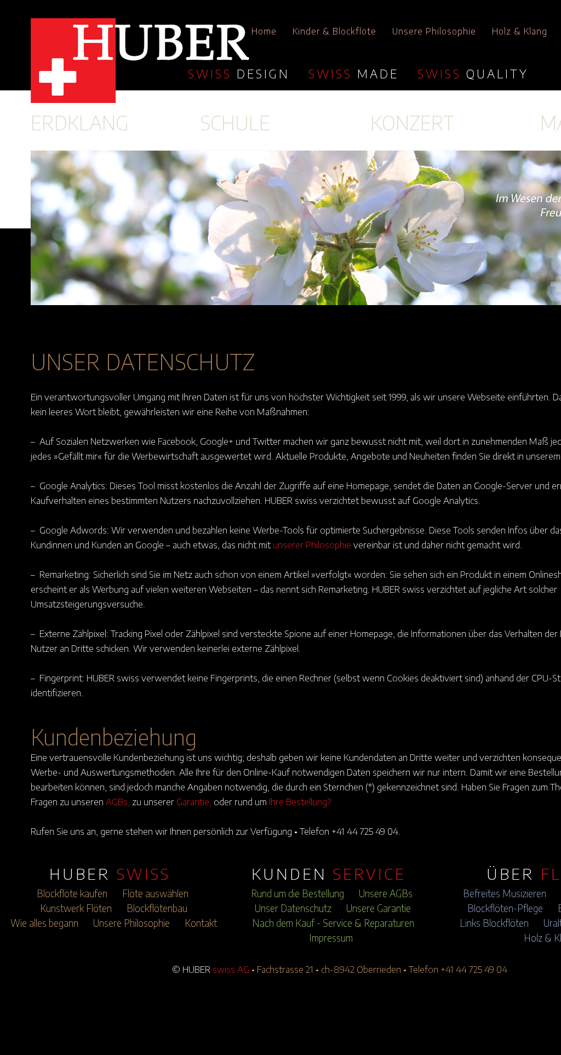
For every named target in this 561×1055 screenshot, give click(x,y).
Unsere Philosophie (434, 31)
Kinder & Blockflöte (334, 31)
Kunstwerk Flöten (76, 908)
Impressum (331, 938)
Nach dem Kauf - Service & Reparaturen (333, 923)
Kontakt (201, 923)
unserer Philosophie (312, 544)
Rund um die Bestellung (297, 893)
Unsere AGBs (386, 893)
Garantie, (193, 801)
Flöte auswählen (155, 893)
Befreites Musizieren (504, 893)
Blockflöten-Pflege (505, 908)
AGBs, (118, 801)
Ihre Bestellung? (300, 801)
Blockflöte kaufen (72, 893)
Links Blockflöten (494, 923)
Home (264, 31)
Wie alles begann (44, 923)
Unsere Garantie (378, 908)
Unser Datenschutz (293, 908)
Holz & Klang (519, 31)
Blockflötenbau (157, 908)
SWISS (239, 73)
